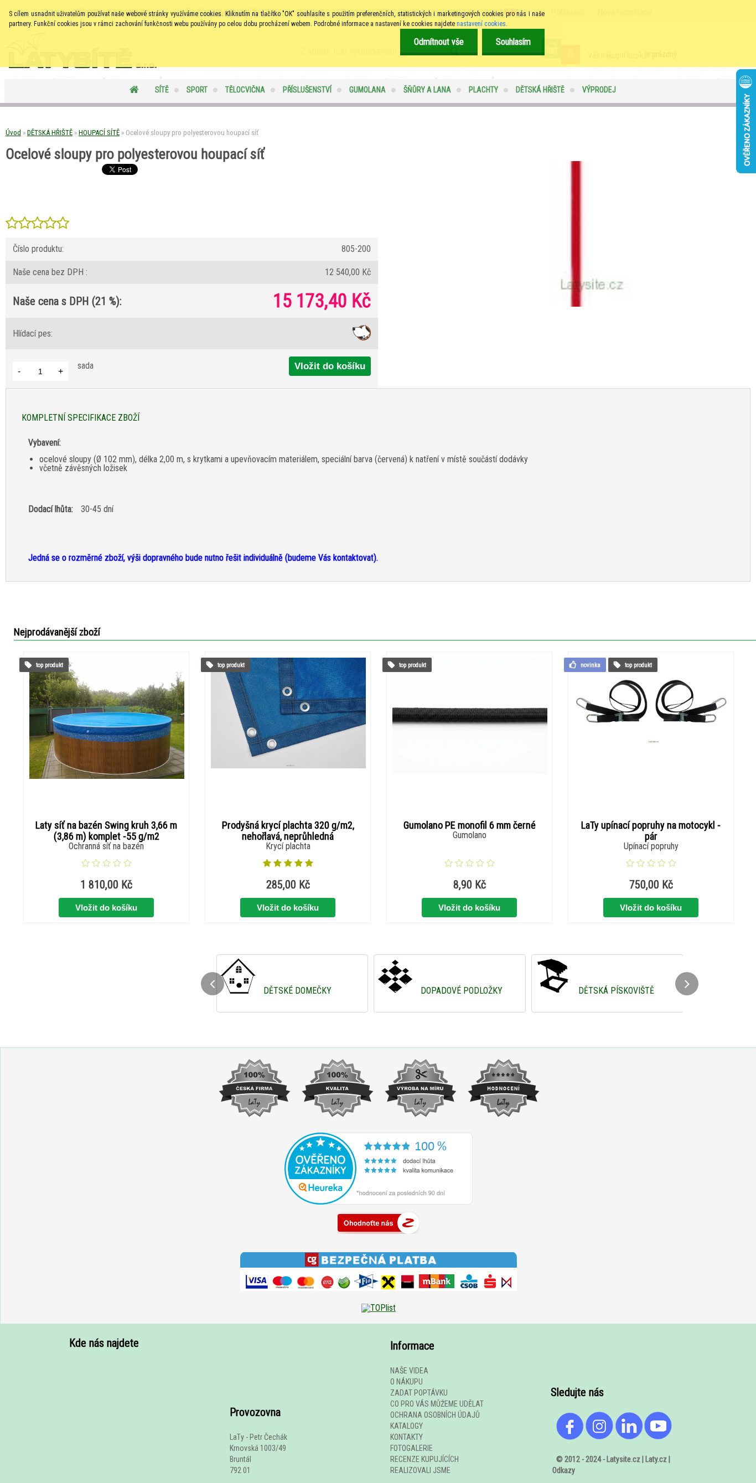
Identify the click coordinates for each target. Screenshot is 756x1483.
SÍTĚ (162, 89)
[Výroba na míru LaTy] (420, 1128)
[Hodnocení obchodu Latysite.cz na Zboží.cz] (379, 1236)
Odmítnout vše (439, 42)
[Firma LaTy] (254, 1128)
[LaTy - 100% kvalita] (337, 1128)
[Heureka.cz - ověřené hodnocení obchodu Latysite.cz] (378, 1201)
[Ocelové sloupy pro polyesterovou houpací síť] (577, 303)
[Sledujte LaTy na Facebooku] (570, 1437)
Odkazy (563, 1470)
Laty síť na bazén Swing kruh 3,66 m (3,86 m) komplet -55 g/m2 (106, 831)
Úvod (13, 132)
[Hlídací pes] (362, 337)
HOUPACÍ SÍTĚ (99, 132)
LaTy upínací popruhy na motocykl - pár (651, 831)
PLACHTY (483, 89)
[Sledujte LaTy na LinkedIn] (629, 1437)
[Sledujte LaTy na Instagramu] (599, 1437)
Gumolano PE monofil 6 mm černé (469, 825)
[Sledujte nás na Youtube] (658, 1437)
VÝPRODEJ (599, 89)
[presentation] (212, 983)
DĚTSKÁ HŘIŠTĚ (540, 89)
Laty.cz (656, 1459)
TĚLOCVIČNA (245, 89)
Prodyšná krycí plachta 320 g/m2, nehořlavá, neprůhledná (288, 831)
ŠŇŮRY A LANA (427, 89)
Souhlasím (513, 42)
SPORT (197, 89)
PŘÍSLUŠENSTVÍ (307, 89)
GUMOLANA (367, 89)
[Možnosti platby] (378, 1299)
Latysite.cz (623, 1459)
